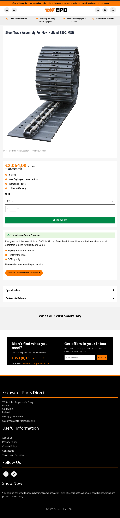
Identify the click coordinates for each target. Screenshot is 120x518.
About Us (7, 437)
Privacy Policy (9, 442)
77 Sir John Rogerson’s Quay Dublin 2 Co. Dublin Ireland (17, 407)
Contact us (8, 450)
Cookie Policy (9, 446)
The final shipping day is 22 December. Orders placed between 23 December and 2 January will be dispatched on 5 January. (60, 3)
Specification (13, 290)
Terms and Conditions (14, 455)
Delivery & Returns (16, 298)
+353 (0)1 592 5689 (28, 357)
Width (7, 194)
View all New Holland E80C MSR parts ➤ (24, 273)
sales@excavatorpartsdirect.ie (34, 363)
